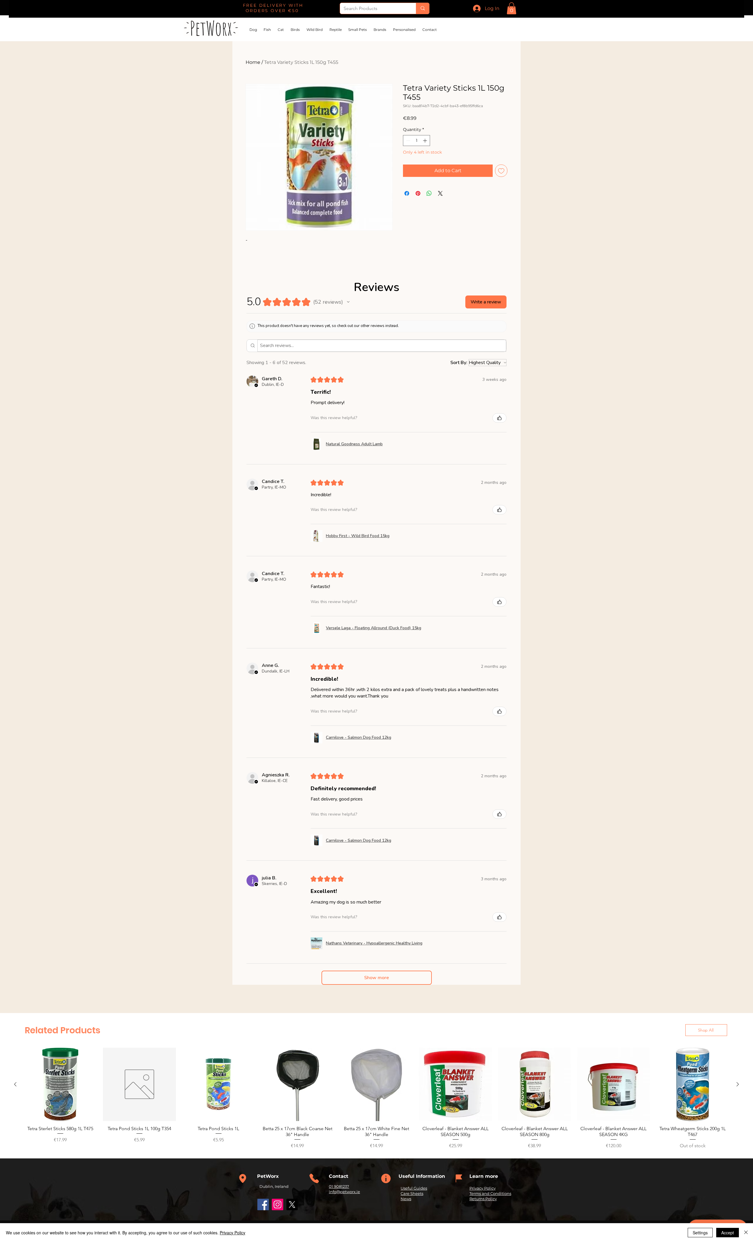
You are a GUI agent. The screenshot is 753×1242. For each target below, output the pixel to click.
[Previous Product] (15, 1084)
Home (253, 62)
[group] (376, 1098)
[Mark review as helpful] (499, 418)
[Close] (745, 1232)
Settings (700, 1233)
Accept (727, 1233)
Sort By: (458, 362)
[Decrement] (407, 140)
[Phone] (243, 1178)
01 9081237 (339, 1186)
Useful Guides (414, 1188)
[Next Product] (737, 1084)
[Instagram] (277, 1204)
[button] (512, 8)
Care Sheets (412, 1193)
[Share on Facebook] (406, 193)
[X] (292, 1204)
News (406, 1198)
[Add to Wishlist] (501, 171)
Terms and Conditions (490, 1193)
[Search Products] (422, 8)
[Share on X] (440, 193)
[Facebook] (263, 1204)
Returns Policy (483, 1198)
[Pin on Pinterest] (418, 193)
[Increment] (425, 140)
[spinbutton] (416, 140)
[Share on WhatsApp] (429, 193)
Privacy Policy (482, 1188)
